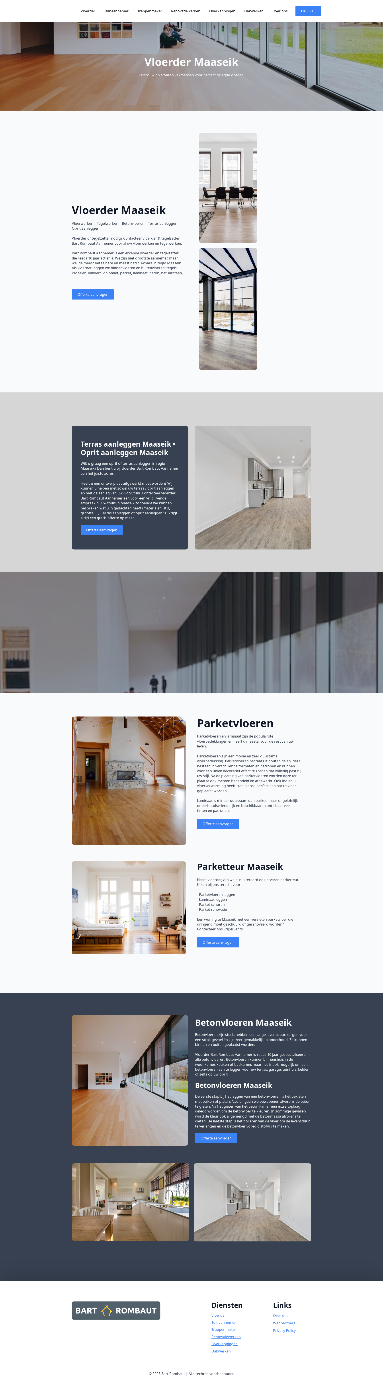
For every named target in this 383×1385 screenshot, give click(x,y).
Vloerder (88, 11)
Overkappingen (222, 11)
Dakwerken (254, 11)
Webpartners (284, 1323)
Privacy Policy (284, 1330)
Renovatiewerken (185, 11)
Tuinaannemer (116, 11)
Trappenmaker (149, 11)
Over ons (280, 11)
